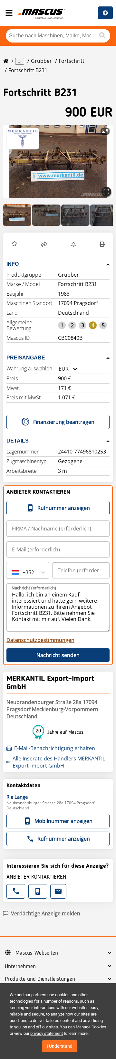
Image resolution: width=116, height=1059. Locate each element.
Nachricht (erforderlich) (34, 588)
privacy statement (46, 1033)
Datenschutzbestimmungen (40, 640)
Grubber (41, 60)
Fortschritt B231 (27, 70)
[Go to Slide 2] (46, 215)
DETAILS (17, 441)
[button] (58, 161)
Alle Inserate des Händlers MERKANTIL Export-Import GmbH (59, 762)
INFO (12, 264)
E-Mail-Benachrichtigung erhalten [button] (54, 748)
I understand (59, 1046)
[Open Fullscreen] (106, 191)
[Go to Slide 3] (75, 215)
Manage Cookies (91, 1027)
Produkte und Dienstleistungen (40, 979)
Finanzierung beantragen (63, 421)
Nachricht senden (58, 655)
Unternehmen (20, 966)
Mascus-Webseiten (36, 953)
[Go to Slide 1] (17, 215)
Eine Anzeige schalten (105, 12)
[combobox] (58, 369)
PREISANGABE (25, 357)
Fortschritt (71, 60)
